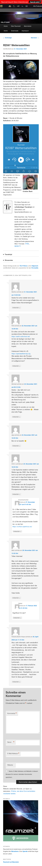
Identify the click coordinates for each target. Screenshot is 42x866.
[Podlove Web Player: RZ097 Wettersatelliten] (21, 148)
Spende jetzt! (35, 2)
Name (10, 742)
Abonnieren (27, 26)
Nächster (35, 38)
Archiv (6, 31)
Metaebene (15, 851)
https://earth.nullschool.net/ (21, 336)
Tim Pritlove (24, 266)
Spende (25, 851)
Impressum (25, 31)
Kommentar (12, 713)
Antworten (16, 307)
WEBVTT (17, 246)
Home (6, 26)
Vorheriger (7, 38)
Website (10, 765)
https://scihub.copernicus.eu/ (22, 526)
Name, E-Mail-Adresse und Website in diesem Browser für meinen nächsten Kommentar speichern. (22, 774)
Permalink (35, 268)
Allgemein (35, 266)
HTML (27, 244)
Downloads (14, 31)
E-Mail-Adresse (13, 753)
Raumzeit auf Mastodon (11, 862)
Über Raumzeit (16, 26)
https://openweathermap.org (21, 353)
